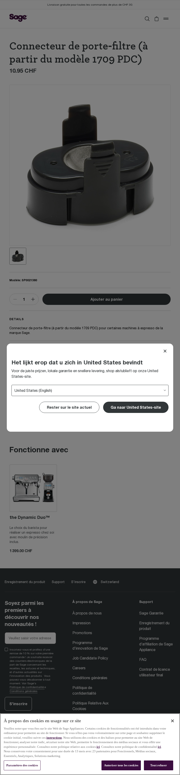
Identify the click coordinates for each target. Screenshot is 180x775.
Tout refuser (158, 765)
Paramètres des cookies (22, 765)
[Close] (165, 351)
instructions (54, 737)
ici (98, 747)
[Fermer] (172, 721)
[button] (136, 407)
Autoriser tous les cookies (121, 765)
